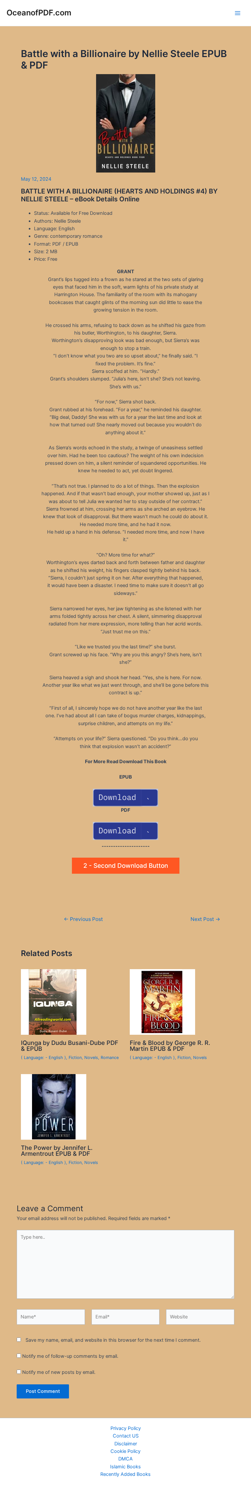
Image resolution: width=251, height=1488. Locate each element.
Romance (110, 1057)
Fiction (75, 1057)
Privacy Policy (125, 1428)
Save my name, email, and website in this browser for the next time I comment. (113, 1340)
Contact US (126, 1436)
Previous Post (83, 919)
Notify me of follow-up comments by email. (70, 1356)
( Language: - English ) (43, 1057)
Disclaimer (125, 1444)
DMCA (125, 1459)
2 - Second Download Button (125, 865)
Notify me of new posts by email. (58, 1372)
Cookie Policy (125, 1451)
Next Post (205, 919)
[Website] (200, 1318)
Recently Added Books (125, 1474)
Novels (91, 1057)
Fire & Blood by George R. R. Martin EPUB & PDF (170, 1045)
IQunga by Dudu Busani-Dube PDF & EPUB (69, 1045)
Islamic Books (125, 1467)
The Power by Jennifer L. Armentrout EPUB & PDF (56, 1150)
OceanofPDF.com (39, 12)
